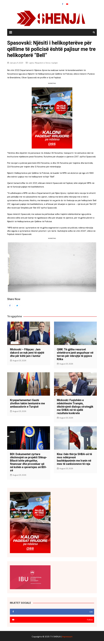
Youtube (67, 4)
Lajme (31, 63)
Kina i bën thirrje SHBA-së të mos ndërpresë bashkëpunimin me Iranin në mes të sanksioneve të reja (74, 458)
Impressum (67, 636)
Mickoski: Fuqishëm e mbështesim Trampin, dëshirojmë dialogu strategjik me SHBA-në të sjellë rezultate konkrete (75, 406)
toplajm (54, 63)
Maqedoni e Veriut (42, 63)
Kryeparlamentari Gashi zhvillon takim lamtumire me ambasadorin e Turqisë (27, 403)
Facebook (63, 4)
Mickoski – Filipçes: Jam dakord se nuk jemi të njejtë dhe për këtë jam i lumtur (27, 353)
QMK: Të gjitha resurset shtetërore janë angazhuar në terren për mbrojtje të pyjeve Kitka (75, 354)
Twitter (17, 305)
